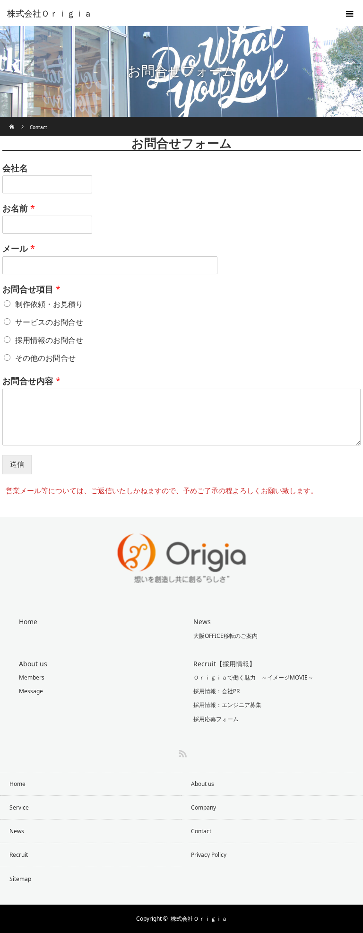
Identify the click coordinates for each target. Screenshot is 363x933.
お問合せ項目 (31, 289)
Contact (201, 831)
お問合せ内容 (31, 380)
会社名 (15, 168)
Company (203, 807)
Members (31, 677)
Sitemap (20, 879)
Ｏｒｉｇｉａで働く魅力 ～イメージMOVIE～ (253, 677)
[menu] (350, 13)
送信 (17, 464)
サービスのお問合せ (49, 322)
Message (31, 691)
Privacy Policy (208, 855)
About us (33, 663)
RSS (181, 752)
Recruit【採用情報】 (224, 663)
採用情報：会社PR (216, 691)
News (202, 621)
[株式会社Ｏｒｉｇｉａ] (167, 13)
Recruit (18, 855)
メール (18, 248)
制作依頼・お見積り (49, 304)
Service (19, 807)
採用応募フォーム (216, 719)
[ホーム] (12, 120)
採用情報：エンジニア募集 (227, 705)
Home (28, 621)
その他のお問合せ (45, 358)
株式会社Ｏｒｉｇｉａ (199, 919)
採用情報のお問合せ (49, 340)
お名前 (18, 208)
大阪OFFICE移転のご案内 (225, 636)
